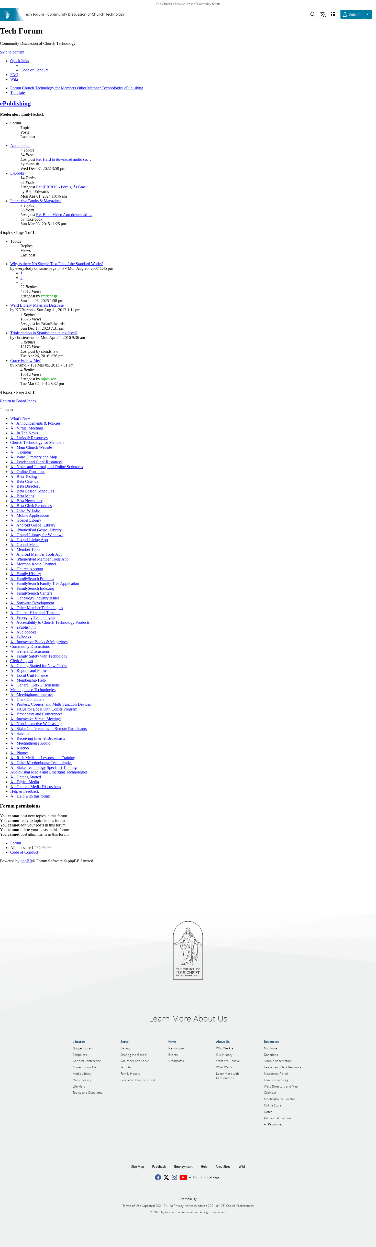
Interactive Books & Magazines (35, 201)
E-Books (17, 173)
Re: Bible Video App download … (64, 214)
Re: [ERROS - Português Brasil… (64, 187)
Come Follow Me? (25, 360)
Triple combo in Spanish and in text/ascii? (44, 333)
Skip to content (12, 52)
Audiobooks (20, 145)
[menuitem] (34, 70)
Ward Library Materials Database (37, 305)
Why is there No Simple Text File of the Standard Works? (56, 264)
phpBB (26, 861)
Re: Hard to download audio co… (63, 159)
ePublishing (15, 103)
